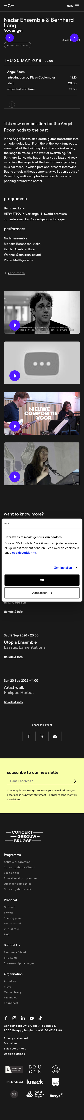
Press (7, 986)
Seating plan (12, 918)
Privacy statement (16, 1038)
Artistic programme (17, 861)
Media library (12, 992)
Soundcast (11, 1002)
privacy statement (35, 794)
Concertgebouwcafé (17, 889)
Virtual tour (12, 928)
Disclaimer (11, 1043)
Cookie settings (14, 1053)
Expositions (12, 872)
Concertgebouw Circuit (20, 867)
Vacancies (10, 997)
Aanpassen (39, 592)
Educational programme (20, 878)
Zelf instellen (63, 567)
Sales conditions (15, 1048)
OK (42, 580)
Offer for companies (17, 883)
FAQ (6, 934)
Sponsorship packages (19, 963)
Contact (9, 907)
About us (10, 981)
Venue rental (12, 923)
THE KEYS (10, 957)
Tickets (8, 912)
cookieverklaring (24, 552)
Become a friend (15, 952)
